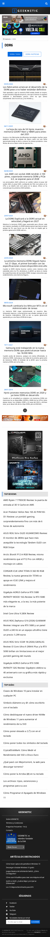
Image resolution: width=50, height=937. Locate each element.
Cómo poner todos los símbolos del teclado (25, 743)
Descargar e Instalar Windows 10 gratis (20, 867)
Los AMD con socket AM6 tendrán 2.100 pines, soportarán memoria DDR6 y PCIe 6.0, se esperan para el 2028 (25, 176)
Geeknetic (8, 39)
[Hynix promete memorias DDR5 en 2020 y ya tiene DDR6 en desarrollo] (25, 366)
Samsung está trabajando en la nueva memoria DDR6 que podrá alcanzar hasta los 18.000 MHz (25, 350)
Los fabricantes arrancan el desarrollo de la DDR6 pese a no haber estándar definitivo (25, 88)
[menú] (3, 3)
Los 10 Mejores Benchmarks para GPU (20, 887)
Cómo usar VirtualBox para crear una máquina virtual (25, 877)
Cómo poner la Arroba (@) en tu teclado (23, 773)
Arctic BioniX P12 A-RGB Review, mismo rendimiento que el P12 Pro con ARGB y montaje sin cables (23, 559)
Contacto (9, 830)
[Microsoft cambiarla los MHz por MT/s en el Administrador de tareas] (25, 279)
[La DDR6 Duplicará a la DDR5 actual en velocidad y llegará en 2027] (25, 192)
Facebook (13, 903)
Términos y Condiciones (14, 823)
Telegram (13, 914)
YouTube (13, 910)
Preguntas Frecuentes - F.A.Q (16, 827)
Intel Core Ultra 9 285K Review (18, 613)
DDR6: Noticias (32, 54)
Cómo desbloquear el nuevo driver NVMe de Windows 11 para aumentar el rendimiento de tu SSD (24, 719)
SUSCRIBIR (35, 922)
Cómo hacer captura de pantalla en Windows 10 (23, 864)
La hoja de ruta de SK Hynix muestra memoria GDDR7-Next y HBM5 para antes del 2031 (25, 132)
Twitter (12, 907)
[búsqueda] (46, 3)
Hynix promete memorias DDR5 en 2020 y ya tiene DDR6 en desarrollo (25, 394)
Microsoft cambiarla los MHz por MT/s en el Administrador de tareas (25, 307)
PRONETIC (37, 932)
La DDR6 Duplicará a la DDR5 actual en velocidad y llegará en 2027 (25, 220)
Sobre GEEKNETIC (12, 819)
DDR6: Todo (15, 54)
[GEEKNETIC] (25, 11)
